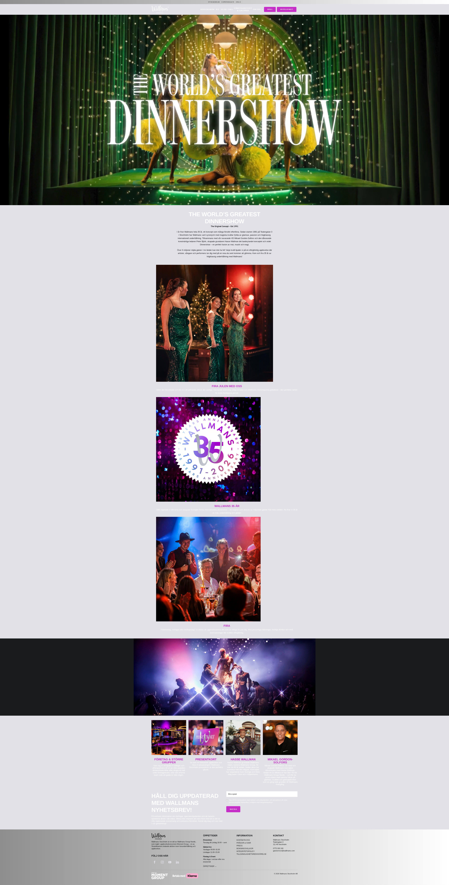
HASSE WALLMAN (243, 759)
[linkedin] (177, 862)
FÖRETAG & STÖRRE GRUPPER (168, 761)
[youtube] (170, 862)
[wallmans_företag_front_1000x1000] (168, 721)
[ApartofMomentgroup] (159, 873)
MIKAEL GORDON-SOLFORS (280, 761)
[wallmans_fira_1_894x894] (208, 518)
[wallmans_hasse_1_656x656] (243, 721)
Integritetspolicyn (266, 802)
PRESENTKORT (206, 759)
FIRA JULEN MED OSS (227, 386)
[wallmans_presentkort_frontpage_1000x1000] (205, 721)
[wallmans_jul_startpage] (214, 266)
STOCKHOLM (214, 2)
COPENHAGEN (227, 2)
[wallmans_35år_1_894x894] (208, 398)
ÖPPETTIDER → (210, 866)
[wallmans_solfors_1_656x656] (280, 721)
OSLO (238, 2)
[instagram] (162, 862)
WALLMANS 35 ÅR (226, 506)
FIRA (227, 625)
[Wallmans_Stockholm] (158, 834)
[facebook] (154, 862)
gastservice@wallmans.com (284, 851)
